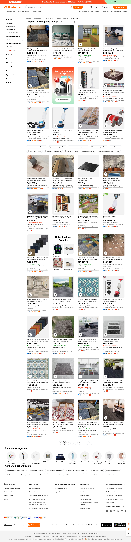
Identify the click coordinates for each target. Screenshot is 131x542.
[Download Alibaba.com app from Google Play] (120, 525)
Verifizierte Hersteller (61, 488)
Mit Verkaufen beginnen (113, 492)
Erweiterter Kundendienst (37, 499)
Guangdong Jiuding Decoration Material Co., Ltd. (38, 101)
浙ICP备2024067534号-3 (114, 539)
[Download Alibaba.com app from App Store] (106, 525)
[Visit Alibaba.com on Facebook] (107, 510)
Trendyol (84, 533)
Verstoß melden (85, 508)
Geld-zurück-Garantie (35, 492)
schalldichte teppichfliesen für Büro (109, 151)
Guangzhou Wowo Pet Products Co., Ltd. (114, 100)
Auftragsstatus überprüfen (114, 495)
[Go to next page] (91, 443)
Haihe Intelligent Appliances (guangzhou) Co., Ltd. (88, 98)
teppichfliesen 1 (116, 147)
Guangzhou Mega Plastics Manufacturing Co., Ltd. (114, 187)
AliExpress (36, 533)
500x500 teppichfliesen (99, 147)
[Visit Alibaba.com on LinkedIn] (110, 510)
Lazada (64, 533)
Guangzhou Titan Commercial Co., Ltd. (88, 138)
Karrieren (6, 499)
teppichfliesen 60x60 (89, 151)
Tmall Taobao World (54, 533)
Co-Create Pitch (9, 492)
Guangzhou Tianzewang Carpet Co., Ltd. (88, 227)
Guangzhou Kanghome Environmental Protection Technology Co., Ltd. (38, 138)
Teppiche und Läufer (62, 18)
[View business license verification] (83, 539)
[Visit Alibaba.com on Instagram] (118, 510)
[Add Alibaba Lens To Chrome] (34, 525)
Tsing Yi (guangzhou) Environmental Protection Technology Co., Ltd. (63, 140)
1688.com (44, 533)
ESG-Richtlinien (8, 495)
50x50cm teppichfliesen (96, 470)
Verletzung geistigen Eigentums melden (89, 503)
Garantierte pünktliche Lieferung (39, 495)
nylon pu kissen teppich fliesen (16, 474)
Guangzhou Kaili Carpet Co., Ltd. (112, 58)
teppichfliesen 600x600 (36, 470)
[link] (128, 523)
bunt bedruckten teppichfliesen (79, 147)
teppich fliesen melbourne (37, 474)
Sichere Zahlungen (34, 488)
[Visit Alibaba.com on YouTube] (122, 510)
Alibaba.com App (93, 525)
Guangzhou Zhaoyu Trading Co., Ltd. (38, 228)
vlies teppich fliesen (72, 151)
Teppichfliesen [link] (75, 18)
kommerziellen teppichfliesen (38, 147)
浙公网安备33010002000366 (97, 539)
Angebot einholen (60, 492)
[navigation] (14, 230)
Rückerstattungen (85, 499)
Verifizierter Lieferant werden (114, 499)
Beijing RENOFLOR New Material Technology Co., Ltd (38, 59)
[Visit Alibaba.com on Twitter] (114, 510)
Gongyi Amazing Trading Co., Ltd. (62, 57)
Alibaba (28, 18)
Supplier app (56, 525)
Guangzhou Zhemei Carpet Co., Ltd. (88, 61)
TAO (79, 533)
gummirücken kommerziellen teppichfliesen (100, 474)
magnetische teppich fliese (55, 470)
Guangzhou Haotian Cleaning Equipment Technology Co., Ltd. (114, 224)
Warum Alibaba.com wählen (12, 488)
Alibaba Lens (8, 525)
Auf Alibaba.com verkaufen (114, 488)
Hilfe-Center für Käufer (87, 488)
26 (87, 442)
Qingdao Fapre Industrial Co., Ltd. (87, 187)
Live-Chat (83, 492)
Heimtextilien (49, 18)
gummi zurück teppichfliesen (76, 470)
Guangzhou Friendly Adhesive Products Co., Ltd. (114, 138)
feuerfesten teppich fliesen (54, 151)
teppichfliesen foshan (114, 470)
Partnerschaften (110, 502)
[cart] (97, 7)
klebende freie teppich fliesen (16, 470)
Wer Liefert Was (93, 533)
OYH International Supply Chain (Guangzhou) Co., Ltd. (63, 187)
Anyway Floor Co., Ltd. (33, 187)
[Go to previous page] (60, 443)
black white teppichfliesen (58, 147)
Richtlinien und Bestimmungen (38, 508)
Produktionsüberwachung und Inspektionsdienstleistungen (38, 503)
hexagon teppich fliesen (56, 474)
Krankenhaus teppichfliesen (75, 474)
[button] (71, 7)
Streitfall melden (85, 495)
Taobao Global (72, 533)
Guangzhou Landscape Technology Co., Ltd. (63, 224)
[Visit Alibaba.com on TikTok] (126, 510)
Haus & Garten (38, 18)
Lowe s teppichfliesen (35, 151)
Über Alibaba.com (9, 484)
